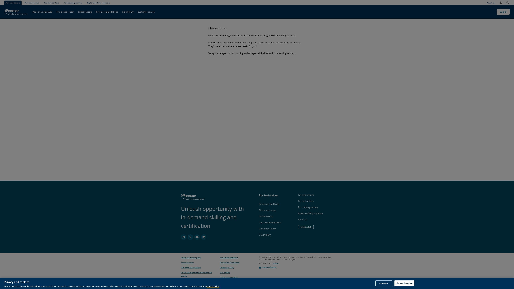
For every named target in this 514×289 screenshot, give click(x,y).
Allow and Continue (404, 283)
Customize (383, 283)
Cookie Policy (213, 286)
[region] (257, 283)
